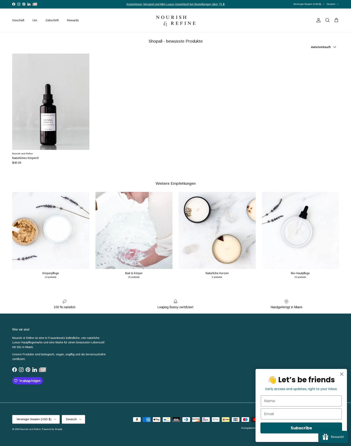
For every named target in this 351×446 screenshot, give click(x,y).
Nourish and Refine (30, 429)
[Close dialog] (341, 374)
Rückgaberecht (249, 428)
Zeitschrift (52, 20)
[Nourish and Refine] (175, 20)
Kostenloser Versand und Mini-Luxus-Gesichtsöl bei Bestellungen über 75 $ (176, 4)
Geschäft (18, 20)
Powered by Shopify (52, 429)
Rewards (73, 20)
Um (34, 20)
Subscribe (301, 428)
